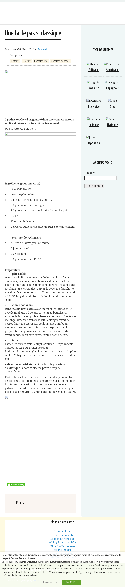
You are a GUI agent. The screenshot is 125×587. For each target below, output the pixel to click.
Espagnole (112, 88)
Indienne (94, 125)
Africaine (93, 70)
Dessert (15, 61)
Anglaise (94, 88)
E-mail (89, 173)
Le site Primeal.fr (62, 535)
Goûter (27, 61)
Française (94, 106)
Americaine (112, 70)
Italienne (112, 125)
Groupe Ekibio (62, 531)
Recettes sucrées (60, 61)
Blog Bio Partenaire (62, 546)
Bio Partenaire (62, 549)
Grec (112, 106)
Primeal (42, 49)
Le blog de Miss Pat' (62, 538)
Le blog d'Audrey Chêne (62, 542)
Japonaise (94, 143)
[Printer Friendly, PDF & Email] (16, 484)
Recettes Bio (41, 61)
